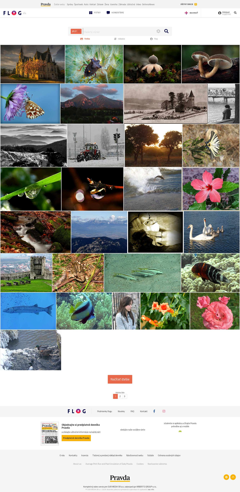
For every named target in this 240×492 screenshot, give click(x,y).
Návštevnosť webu (134, 455)
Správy (70, 4)
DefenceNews (148, 4)
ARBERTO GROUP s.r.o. (146, 486)
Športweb (78, 4)
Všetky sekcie (187, 4)
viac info (151, 489)
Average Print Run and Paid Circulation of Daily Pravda (109, 463)
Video (138, 4)
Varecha (113, 4)
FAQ (132, 411)
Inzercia (84, 455)
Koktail (93, 4)
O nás (62, 455)
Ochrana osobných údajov (169, 455)
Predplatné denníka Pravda (76, 438)
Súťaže (150, 455)
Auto (86, 4)
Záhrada (122, 4)
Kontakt (144, 411)
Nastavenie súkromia (157, 463)
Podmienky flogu (104, 411)
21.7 (74, 31)
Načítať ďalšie (120, 379)
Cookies (140, 463)
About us (77, 463)
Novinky (121, 411)
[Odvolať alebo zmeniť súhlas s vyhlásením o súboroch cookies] (226, 477)
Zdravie (100, 4)
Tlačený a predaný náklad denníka (107, 455)
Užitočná (131, 4)
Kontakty (73, 455)
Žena (107, 4)
